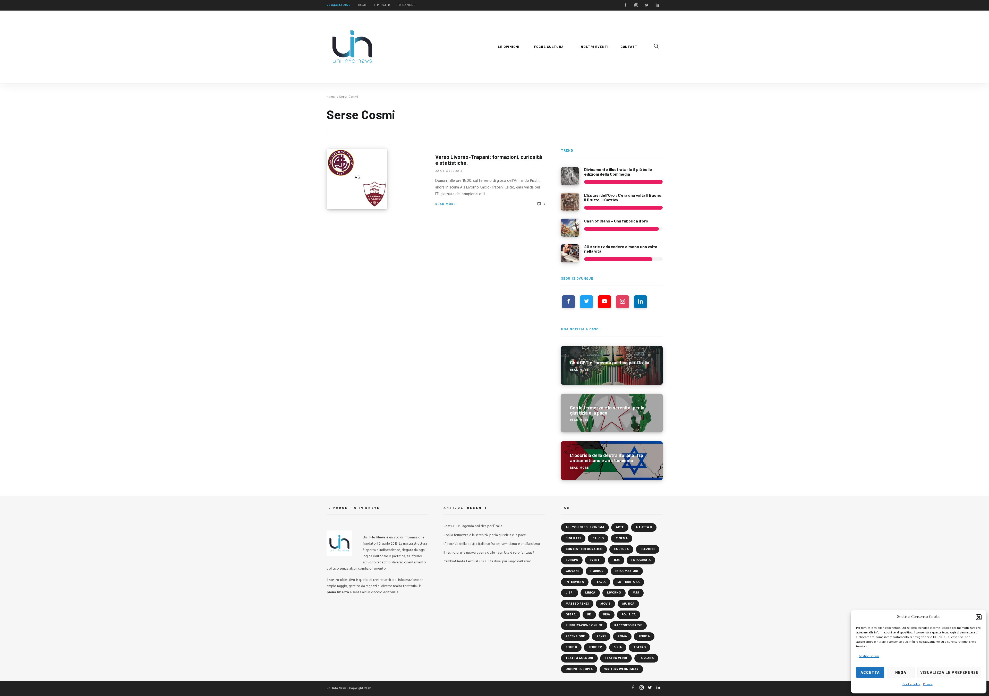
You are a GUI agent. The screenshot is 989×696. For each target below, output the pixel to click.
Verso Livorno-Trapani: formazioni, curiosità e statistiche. (488, 159)
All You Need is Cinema (585, 527)
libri (570, 592)
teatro (639, 647)
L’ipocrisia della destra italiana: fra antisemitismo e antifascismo (492, 544)
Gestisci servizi (869, 656)
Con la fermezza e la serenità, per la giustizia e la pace (485, 535)
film (616, 560)
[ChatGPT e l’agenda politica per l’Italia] (612, 365)
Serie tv (595, 647)
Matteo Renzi (577, 603)
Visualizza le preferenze (949, 672)
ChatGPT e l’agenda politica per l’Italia (473, 526)
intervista (575, 582)
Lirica (590, 592)
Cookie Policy (911, 684)
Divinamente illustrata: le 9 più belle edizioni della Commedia (618, 171)
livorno (614, 592)
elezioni (648, 549)
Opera (571, 614)
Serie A (644, 636)
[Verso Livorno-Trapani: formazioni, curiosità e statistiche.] (357, 179)
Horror (596, 571)
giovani (572, 571)
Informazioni (626, 571)
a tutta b (644, 527)
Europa (572, 560)
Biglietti (573, 538)
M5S (636, 592)
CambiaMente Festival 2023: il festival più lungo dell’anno (487, 561)
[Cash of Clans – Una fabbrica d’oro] (570, 228)
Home (331, 97)
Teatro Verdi (616, 658)
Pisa (606, 614)
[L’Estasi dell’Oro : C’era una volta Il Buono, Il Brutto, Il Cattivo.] (570, 202)
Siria (618, 647)
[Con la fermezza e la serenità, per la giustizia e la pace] (612, 413)
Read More (445, 204)
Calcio (598, 538)
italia (600, 582)
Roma (622, 636)
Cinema (622, 538)
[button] (978, 617)
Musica (628, 603)
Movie (605, 603)
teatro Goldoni (579, 658)
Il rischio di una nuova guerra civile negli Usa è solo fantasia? (489, 553)
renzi (601, 636)
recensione (575, 636)
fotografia (641, 560)
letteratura (628, 582)
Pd (589, 614)
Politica (628, 614)
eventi (595, 560)
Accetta (870, 672)
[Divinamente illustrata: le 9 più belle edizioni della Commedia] (570, 176)
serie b (571, 647)
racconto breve (628, 625)
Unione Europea (579, 669)
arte (620, 527)
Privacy (928, 684)
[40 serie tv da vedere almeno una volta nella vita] (570, 253)
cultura (621, 549)
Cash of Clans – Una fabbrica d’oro (616, 220)
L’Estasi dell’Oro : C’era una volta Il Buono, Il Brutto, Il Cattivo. (623, 197)
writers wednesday (621, 669)
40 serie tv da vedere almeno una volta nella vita (620, 249)
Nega (900, 672)
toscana (646, 658)
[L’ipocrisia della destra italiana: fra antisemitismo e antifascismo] (612, 460)
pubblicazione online (584, 625)
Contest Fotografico (584, 549)
